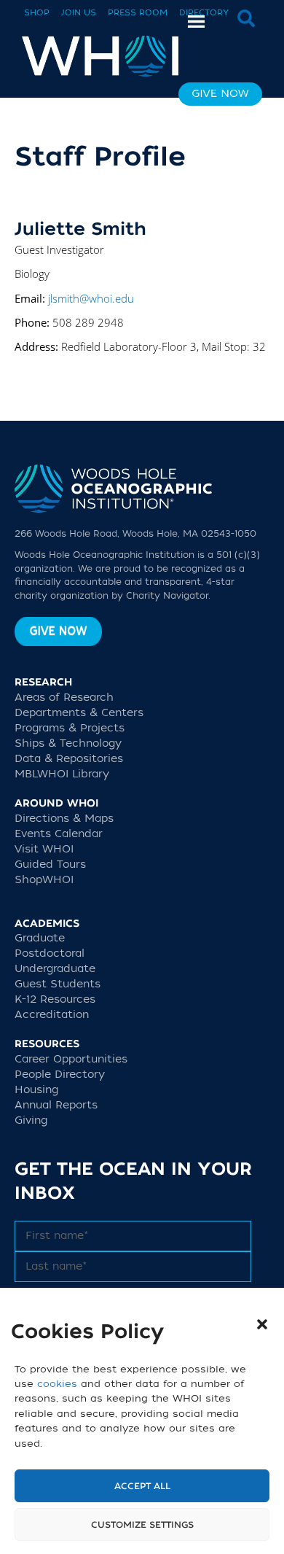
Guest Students (57, 984)
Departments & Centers (79, 713)
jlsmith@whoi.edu (91, 298)
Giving (31, 1120)
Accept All (142, 1486)
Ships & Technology (68, 743)
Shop (37, 12)
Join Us (78, 12)
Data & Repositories (69, 759)
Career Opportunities (71, 1059)
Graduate (40, 938)
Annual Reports (56, 1105)
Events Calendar (59, 834)
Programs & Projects (70, 728)
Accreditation (52, 1015)
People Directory (60, 1074)
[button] (262, 1324)
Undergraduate (55, 969)
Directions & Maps (64, 818)
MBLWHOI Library (62, 774)
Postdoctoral (49, 953)
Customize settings (142, 1525)
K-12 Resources (55, 999)
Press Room (137, 12)
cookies (57, 1384)
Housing (36, 1090)
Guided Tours (50, 864)
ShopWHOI (44, 880)
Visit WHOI (44, 849)
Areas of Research (64, 697)
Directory (204, 12)
